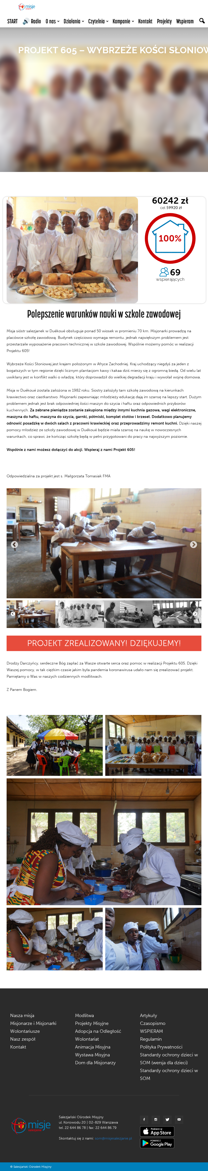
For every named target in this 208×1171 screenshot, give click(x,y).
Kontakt (145, 21)
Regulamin (151, 1039)
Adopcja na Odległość (98, 1031)
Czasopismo (152, 1023)
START (12, 21)
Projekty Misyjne (92, 1023)
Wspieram (185, 21)
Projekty (164, 21)
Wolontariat (87, 1039)
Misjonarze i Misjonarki (33, 1023)
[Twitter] (167, 1120)
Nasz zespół (23, 1039)
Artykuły (148, 1015)
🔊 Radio (31, 21)
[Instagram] (156, 1120)
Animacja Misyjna (92, 1047)
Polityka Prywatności (161, 1047)
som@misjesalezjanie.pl (113, 1138)
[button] (202, 21)
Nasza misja (22, 1015)
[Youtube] (179, 1120)
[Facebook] (144, 1120)
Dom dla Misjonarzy (95, 1062)
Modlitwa (84, 1015)
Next (193, 545)
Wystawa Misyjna (92, 1055)
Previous (14, 545)
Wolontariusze (25, 1031)
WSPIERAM (151, 1031)
